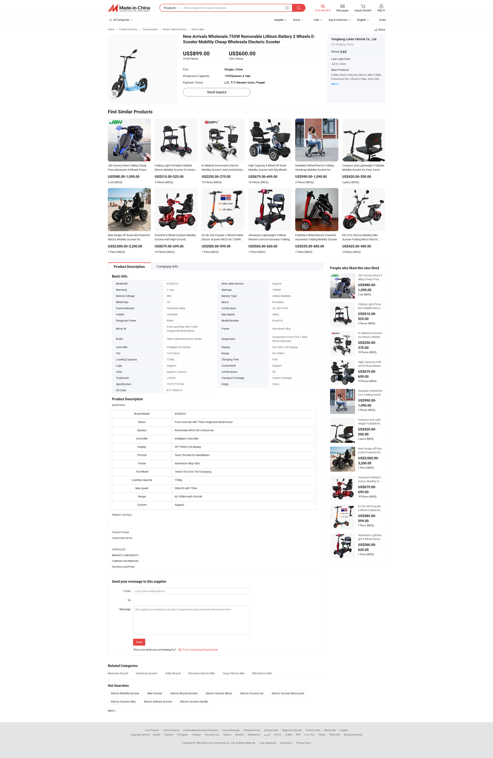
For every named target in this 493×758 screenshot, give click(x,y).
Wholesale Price (252, 730)
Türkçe (321, 734)
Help (316, 20)
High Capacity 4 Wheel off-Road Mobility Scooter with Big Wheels (369, 364)
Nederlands (254, 734)
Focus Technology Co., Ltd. (221, 742)
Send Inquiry (216, 92)
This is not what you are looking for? (154, 649)
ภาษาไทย (309, 734)
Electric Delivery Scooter (158, 701)
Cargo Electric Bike (233, 673)
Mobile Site (330, 730)
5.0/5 (343, 51)
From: (126, 591)
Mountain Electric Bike (201, 673)
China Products (171, 730)
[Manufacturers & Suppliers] (129, 8)
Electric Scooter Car (252, 693)
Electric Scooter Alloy (123, 701)
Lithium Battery (281, 296)
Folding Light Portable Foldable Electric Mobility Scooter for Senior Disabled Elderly (370, 306)
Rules (382, 20)
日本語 (288, 734)
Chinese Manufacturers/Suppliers (200, 730)
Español (168, 734)
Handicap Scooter (146, 673)
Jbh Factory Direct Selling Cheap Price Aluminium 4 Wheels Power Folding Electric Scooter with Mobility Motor (370, 277)
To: (129, 600)
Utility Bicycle (173, 673)
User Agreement (268, 742)
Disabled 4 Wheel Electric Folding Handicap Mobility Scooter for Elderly (370, 393)
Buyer (296, 20)
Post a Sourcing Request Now (198, 649)
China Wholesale (231, 730)
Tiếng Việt (334, 734)
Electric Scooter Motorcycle (288, 693)
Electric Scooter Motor (219, 693)
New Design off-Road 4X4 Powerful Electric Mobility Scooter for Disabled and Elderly (370, 450)
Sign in (381, 10)
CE (274, 372)
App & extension (338, 20)
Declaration (286, 742)
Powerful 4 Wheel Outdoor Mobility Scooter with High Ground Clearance (369, 479)
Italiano (227, 734)
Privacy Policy (303, 742)
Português (182, 734)
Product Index (313, 730)
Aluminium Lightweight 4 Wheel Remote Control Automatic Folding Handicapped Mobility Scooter (370, 537)
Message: (125, 609)
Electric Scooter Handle (194, 701)
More (334, 84)
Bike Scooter (155, 693)
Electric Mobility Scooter (125, 693)
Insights (344, 730)
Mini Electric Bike (262, 673)
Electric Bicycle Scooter (184, 693)
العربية (267, 734)
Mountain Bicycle (118, 673)
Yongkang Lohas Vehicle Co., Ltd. (354, 39)
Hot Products (152, 730)
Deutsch (239, 734)
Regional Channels (292, 730)
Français (196, 734)
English (156, 734)
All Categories (121, 20)
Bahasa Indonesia (353, 734)
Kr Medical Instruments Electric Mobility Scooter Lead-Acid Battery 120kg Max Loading (370, 335)
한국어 (277, 734)
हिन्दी (298, 734)
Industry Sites (271, 730)
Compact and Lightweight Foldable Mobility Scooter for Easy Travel (369, 421)
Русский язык (212, 734)
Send (139, 642)
